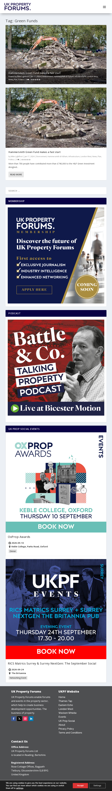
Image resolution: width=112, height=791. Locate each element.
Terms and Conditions (70, 732)
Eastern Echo (65, 705)
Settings (97, 785)
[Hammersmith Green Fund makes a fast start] (56, 118)
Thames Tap (65, 701)
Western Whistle (67, 713)
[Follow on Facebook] (13, 718)
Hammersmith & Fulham (64, 76)
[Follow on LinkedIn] (31, 718)
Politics (21, 79)
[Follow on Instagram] (25, 718)
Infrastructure (80, 76)
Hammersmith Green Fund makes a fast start (34, 73)
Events (62, 716)
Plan (15, 79)
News (10, 79)
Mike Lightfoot (23, 76)
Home (61, 697)
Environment (48, 76)
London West (92, 76)
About (61, 724)
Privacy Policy (66, 728)
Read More (16, 174)
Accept (80, 785)
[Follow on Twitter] (19, 718)
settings (19, 788)
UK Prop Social (66, 721)
